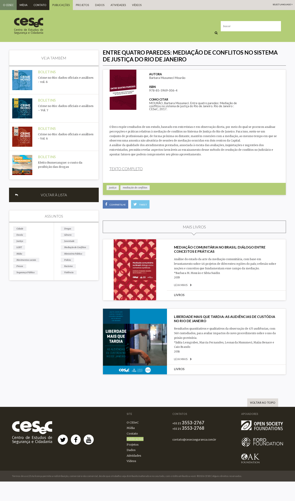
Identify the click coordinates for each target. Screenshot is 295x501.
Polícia (67, 260)
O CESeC (8, 5)
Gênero (67, 234)
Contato (40, 5)
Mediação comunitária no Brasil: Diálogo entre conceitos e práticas (220, 249)
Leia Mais (181, 285)
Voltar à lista (54, 195)
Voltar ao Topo (262, 402)
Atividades (118, 5)
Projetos (82, 5)
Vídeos (137, 5)
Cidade (19, 228)
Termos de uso (20, 476)
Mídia (23, 5)
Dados (100, 5)
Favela (19, 234)
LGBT (19, 247)
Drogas (67, 228)
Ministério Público (73, 253)
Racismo (68, 266)
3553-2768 (188, 428)
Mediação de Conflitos (75, 247)
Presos (19, 266)
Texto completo (126, 168)
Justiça (19, 241)
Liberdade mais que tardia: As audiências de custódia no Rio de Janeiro (224, 319)
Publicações (61, 5)
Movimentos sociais (26, 260)
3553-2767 (188, 423)
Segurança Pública (25, 272)
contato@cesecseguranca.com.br (194, 439)
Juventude (69, 241)
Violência (68, 272)
